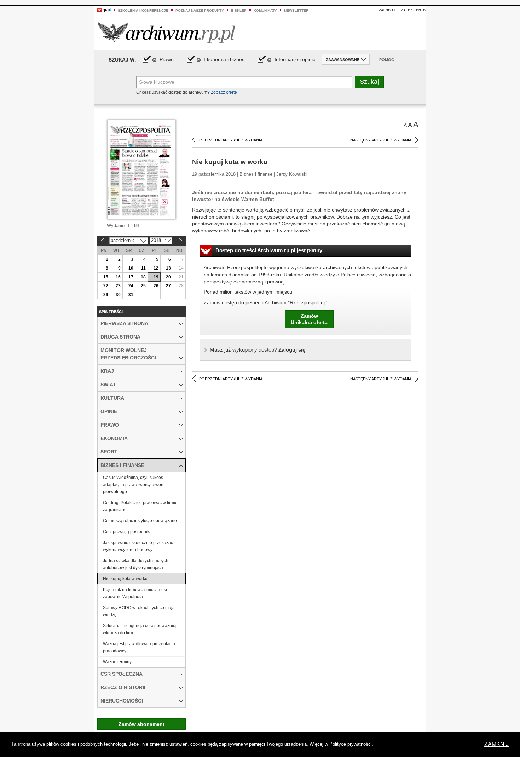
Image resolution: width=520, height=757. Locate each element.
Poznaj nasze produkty (199, 10)
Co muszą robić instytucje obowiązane (140, 520)
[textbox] (244, 82)
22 (105, 285)
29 (105, 294)
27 (168, 285)
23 (118, 285)
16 (118, 277)
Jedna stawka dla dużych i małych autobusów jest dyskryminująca (135, 564)
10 (130, 268)
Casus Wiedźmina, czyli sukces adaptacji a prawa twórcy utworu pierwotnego (134, 484)
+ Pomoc (385, 60)
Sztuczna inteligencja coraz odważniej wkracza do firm (140, 629)
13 (168, 268)
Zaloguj (387, 10)
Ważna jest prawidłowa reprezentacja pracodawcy (139, 647)
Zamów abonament (141, 724)
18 (143, 277)
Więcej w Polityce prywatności (341, 744)
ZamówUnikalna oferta (309, 319)
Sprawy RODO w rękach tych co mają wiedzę (139, 611)
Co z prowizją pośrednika (127, 531)
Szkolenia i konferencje (143, 10)
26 (156, 285)
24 (130, 285)
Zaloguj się (257, 350)
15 (105, 277)
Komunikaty (265, 10)
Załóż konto (413, 10)
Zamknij (496, 744)
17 (130, 277)
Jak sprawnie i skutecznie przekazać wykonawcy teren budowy (138, 546)
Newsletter (296, 10)
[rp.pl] (104, 9)
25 (143, 285)
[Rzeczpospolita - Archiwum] (166, 32)
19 (156, 277)
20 (168, 277)
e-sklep (239, 10)
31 (130, 294)
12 (156, 268)
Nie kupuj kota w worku (125, 578)
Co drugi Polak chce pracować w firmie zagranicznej (140, 506)
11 (143, 268)
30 (118, 294)
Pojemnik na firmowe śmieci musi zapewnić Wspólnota (135, 593)
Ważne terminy (117, 661)
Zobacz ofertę (224, 92)
